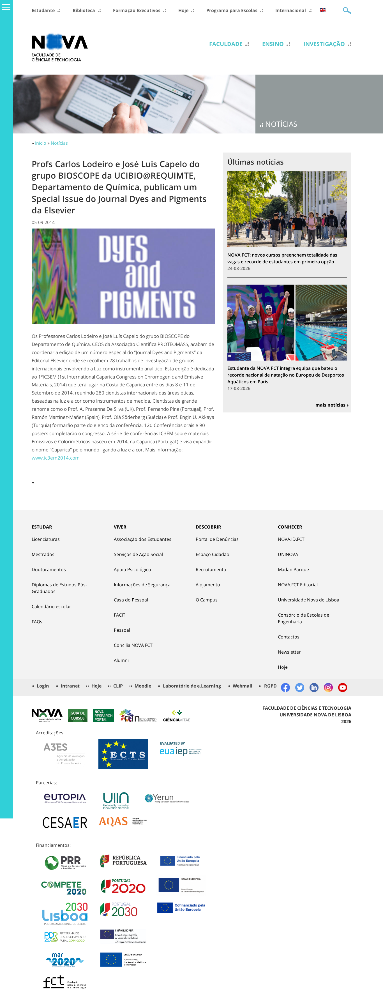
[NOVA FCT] (60, 46)
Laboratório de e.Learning (192, 686)
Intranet (70, 686)
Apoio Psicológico (132, 569)
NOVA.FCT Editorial (298, 585)
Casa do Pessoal (131, 600)
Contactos (288, 637)
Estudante (43, 10)
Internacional (290, 10)
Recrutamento (211, 569)
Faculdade (226, 44)
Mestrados (43, 554)
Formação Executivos (136, 10)
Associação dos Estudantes (142, 539)
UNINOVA (288, 554)
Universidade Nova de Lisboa (308, 600)
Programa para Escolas (231, 10)
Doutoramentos (49, 569)
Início (40, 143)
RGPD (270, 686)
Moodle (143, 686)
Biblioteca (84, 10)
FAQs (37, 622)
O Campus (207, 600)
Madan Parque (293, 569)
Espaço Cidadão (212, 554)
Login (43, 686)
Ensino (273, 44)
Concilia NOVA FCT (133, 645)
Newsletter (289, 652)
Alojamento (208, 585)
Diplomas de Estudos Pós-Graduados (59, 588)
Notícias (59, 143)
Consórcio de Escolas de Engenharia (303, 618)
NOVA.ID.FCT (291, 539)
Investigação (324, 44)
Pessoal (122, 630)
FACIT (119, 615)
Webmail (242, 686)
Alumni (121, 660)
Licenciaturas (46, 539)
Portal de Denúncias (217, 539)
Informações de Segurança (142, 585)
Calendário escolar (51, 606)
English (323, 10)
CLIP (118, 686)
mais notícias (330, 405)
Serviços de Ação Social (138, 554)
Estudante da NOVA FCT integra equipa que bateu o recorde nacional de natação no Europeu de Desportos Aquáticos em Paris (285, 375)
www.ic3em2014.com (56, 458)
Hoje (183, 10)
